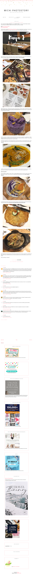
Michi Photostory (16, 10)
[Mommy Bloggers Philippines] (8, 566)
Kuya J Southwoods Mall (4, 27)
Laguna (18, 261)
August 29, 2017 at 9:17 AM (7, 317)
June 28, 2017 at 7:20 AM (7, 299)
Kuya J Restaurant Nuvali (6, 26)
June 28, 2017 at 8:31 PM (7, 303)
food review (14, 261)
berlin (3, 267)
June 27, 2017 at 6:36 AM (7, 278)
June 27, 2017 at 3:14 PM (7, 294)
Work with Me (11, 17)
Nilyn (3, 274)
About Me (4, 17)
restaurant (21, 261)
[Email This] (17, 259)
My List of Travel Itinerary (9, 478)
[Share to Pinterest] (20, 259)
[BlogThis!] (18, 259)
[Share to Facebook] (19, 259)
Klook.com (2, 342)
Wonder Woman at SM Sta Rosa (12, 29)
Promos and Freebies (26, 17)
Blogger (18, 572)
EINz (3, 296)
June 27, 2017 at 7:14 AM (7, 288)
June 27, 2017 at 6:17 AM (7, 272)
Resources (18, 17)
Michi (3, 280)
